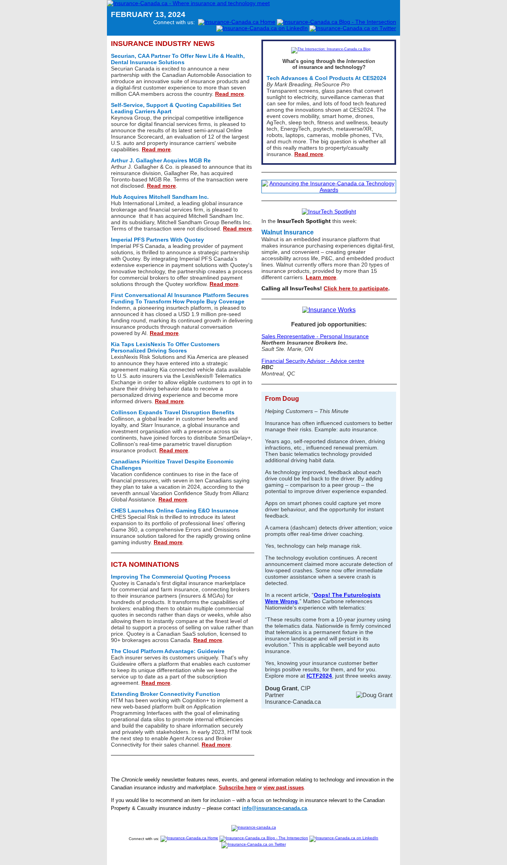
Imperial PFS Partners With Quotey (157, 239)
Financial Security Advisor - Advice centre (312, 361)
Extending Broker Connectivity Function (165, 694)
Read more (229, 94)
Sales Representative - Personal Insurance (315, 336)
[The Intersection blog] (329, 49)
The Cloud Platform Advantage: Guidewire (168, 651)
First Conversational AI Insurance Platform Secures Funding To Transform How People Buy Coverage (180, 298)
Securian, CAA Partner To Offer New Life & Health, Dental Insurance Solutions (178, 59)
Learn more (321, 277)
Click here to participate (356, 288)
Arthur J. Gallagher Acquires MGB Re (161, 160)
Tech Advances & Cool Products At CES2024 (326, 78)
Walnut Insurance (287, 232)
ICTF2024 (319, 676)
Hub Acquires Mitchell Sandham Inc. (160, 197)
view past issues (283, 788)
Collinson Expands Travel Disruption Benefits (172, 412)
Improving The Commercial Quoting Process (171, 576)
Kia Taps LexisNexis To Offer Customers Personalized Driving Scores (165, 347)
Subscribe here (237, 788)
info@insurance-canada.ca (274, 808)
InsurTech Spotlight (304, 221)
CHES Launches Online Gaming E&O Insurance (174, 510)
